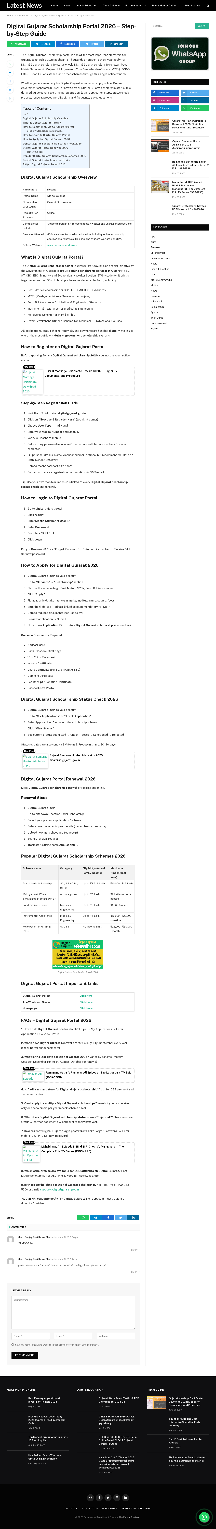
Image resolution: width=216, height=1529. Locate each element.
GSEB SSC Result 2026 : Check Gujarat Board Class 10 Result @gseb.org (116, 1420)
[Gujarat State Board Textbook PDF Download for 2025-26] (160, 210)
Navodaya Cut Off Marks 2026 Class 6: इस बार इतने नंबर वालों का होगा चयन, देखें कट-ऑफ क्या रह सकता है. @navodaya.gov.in (116, 1462)
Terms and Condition (136, 1508)
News (67, 5)
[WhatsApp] (10, 64)
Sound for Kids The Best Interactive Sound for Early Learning (184, 1422)
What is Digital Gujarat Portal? (42, 122)
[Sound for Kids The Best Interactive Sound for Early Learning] (156, 1423)
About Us (71, 1508)
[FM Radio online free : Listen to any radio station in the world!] (156, 1461)
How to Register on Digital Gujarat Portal (48, 126)
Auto (153, 242)
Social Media (158, 307)
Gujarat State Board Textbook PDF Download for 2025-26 (189, 208)
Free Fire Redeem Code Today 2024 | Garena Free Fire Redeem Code (46, 1420)
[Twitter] (10, 89)
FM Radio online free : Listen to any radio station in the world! (187, 1459)
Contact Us (90, 1508)
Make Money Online (164, 5)
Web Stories (192, 5)
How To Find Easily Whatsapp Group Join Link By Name (45, 1457)
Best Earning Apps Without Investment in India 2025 (44, 1400)
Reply (134, 1250)
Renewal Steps (35, 151)
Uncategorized (159, 323)
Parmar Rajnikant (131, 1517)
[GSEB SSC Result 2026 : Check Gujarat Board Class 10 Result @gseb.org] (86, 1421)
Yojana (154, 328)
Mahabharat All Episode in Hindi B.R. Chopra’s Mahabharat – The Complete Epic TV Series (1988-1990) (188, 187)
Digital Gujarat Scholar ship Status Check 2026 (52, 143)
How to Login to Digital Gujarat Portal (46, 135)
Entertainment (134, 5)
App (153, 236)
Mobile (154, 285)
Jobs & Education (86, 5)
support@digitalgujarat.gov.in (59, 1189)
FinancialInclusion (160, 258)
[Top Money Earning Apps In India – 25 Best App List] (16, 1441)
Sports (154, 312)
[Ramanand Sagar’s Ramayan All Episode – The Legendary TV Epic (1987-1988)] (160, 166)
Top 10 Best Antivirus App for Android (185, 1441)
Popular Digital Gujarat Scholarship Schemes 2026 (54, 155)
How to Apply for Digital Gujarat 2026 (46, 139)
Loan (153, 274)
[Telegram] (10, 72)
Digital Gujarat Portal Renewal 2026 (45, 147)
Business (155, 247)
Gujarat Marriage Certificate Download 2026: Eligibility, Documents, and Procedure (189, 124)
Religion (155, 296)
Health (154, 263)
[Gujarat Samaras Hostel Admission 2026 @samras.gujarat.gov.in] (160, 145)
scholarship (157, 301)
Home (54, 5)
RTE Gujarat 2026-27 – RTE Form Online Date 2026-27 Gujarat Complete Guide (118, 1440)
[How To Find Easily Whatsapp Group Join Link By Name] (16, 1459)
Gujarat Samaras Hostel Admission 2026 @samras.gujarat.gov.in (186, 144)
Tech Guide (110, 5)
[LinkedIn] (10, 98)
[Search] (207, 5)
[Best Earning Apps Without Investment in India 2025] (16, 1402)
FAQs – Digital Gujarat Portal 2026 (44, 164)
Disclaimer (109, 1508)
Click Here (85, 1002)
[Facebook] (10, 81)
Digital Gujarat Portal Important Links (46, 160)
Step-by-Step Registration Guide (45, 130)
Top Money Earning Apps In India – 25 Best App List (48, 1439)
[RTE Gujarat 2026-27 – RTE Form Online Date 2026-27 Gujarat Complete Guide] (86, 1441)
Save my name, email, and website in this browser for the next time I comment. (57, 1344)
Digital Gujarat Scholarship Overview (46, 118)
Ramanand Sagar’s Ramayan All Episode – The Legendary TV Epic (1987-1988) (190, 165)
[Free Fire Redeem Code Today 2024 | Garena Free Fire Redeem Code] (16, 1421)
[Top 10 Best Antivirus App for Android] (156, 1443)
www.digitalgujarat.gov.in (62, 245)
